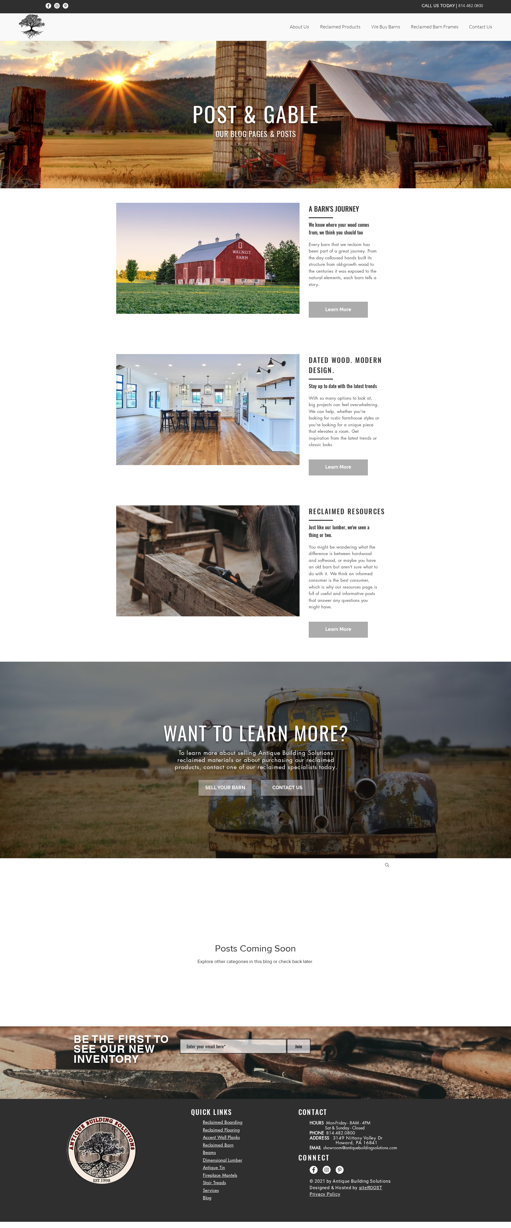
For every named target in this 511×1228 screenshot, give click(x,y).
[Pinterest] (65, 6)
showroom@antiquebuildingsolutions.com (360, 1147)
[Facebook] (48, 6)
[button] (299, 26)
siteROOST (370, 1187)
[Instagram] (57, 6)
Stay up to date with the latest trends (343, 386)
